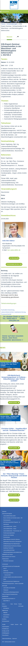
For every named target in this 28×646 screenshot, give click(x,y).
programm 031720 (13, 264)
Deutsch (16, 624)
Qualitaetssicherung (20, 312)
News (12, 604)
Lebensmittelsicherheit (7, 312)
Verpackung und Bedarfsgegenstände (11, 592)
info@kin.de (14, 321)
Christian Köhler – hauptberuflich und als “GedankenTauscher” (14, 429)
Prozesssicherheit (6, 314)
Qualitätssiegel (5, 596)
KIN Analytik (4, 585)
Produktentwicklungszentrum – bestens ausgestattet (12, 583)
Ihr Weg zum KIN (5, 630)
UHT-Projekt (20, 606)
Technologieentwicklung (8, 572)
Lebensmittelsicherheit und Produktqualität (11, 566)
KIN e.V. (3, 604)
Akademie (4, 511)
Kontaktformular (5, 628)
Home (3, 24)
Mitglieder (5, 612)
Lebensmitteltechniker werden (9, 515)
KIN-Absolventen (5, 621)
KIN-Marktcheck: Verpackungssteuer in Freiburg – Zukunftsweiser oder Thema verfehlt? (14, 378)
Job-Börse (4, 619)
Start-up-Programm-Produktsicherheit (9, 594)
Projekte (20, 604)
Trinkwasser (5, 590)
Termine (15, 604)
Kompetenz (4, 606)
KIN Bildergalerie (5, 633)
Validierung (5, 570)
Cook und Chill (7, 574)
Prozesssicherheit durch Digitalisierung (11, 581)
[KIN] (14, 5)
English (12, 624)
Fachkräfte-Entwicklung (7, 310)
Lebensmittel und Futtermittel (9, 587)
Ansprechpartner (5, 626)
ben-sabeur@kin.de (13, 250)
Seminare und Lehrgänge (8, 535)
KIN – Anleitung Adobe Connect (8, 641)
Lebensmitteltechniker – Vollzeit (9, 526)
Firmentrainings (6, 537)
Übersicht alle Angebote (7, 513)
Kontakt (3, 624)
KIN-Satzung (6, 616)
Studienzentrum (5, 558)
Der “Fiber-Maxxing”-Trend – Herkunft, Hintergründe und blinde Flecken (14, 475)
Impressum (14, 638)
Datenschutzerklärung (6, 638)
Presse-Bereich (5, 635)
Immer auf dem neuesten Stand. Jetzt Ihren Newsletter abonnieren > (12, 338)
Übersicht (9, 36)
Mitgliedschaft (5, 610)
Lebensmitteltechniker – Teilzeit (9, 528)
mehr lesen (13, 402)
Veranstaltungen (12, 24)
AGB (21, 624)
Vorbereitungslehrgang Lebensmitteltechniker (12, 552)
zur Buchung (13, 258)
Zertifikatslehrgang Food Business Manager (12, 545)
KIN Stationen (6, 608)
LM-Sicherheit (5, 564)
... (16, 36)
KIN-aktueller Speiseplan (8, 560)
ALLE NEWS (13, 500)
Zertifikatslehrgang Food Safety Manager (11, 543)
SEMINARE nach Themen (7, 554)
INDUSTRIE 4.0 (6, 600)
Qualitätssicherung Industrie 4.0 (8, 598)
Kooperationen (6, 614)
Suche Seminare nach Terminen (8, 556)
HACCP (5, 568)
